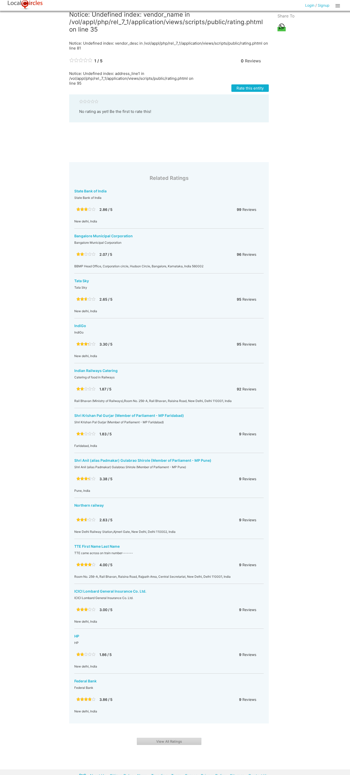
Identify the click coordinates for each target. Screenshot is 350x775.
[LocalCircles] (25, 5)
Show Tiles (338, 5)
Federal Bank (85, 681)
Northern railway (89, 505)
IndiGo (80, 325)
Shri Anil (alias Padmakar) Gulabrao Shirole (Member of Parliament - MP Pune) (142, 460)
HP (76, 636)
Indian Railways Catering (96, 370)
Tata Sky (81, 281)
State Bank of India (90, 191)
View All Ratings (169, 741)
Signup (324, 5)
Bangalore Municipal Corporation (103, 236)
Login (309, 5)
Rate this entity (250, 88)
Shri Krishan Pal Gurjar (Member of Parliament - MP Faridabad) (129, 415)
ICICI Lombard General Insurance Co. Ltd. (110, 591)
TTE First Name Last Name (97, 546)
